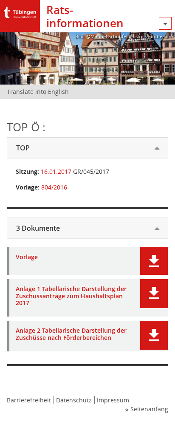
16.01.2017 (56, 171)
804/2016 (54, 187)
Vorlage (27, 257)
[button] (154, 261)
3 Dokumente (38, 228)
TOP (23, 148)
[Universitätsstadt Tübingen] (20, 10)
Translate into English (38, 92)
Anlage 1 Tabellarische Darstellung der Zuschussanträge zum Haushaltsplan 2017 (71, 296)
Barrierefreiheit (29, 400)
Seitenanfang (149, 409)
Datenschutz (74, 400)
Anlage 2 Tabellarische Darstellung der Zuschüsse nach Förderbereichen (71, 334)
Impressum (113, 400)
